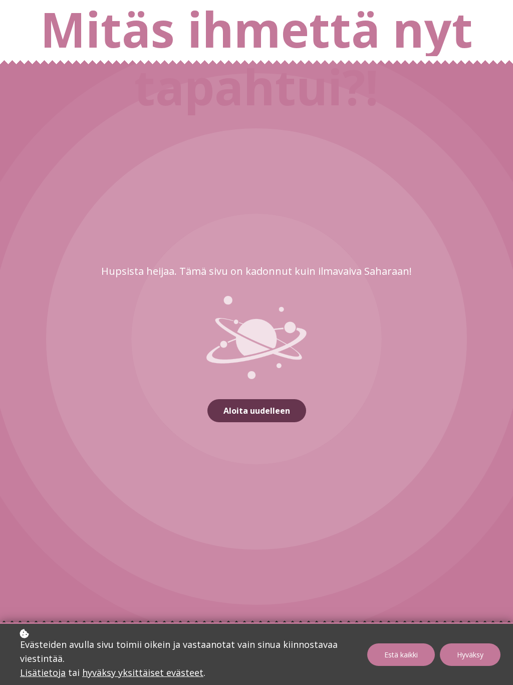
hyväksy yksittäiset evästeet (142, 672)
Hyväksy (470, 654)
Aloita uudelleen (256, 410)
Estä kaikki (401, 654)
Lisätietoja (43, 672)
